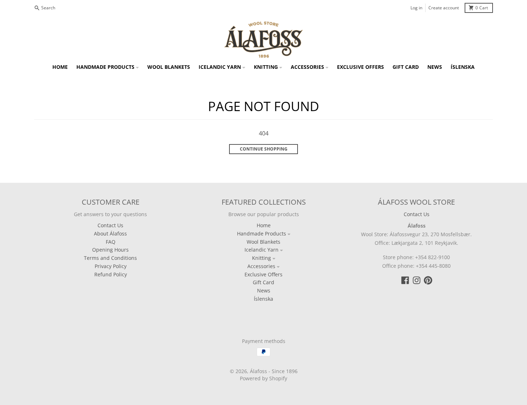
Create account (443, 8)
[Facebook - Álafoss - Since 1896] (405, 280)
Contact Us (416, 214)
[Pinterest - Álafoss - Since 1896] (428, 280)
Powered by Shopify (263, 378)
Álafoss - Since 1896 (274, 371)
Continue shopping (264, 149)
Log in (416, 8)
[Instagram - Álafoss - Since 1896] (416, 280)
